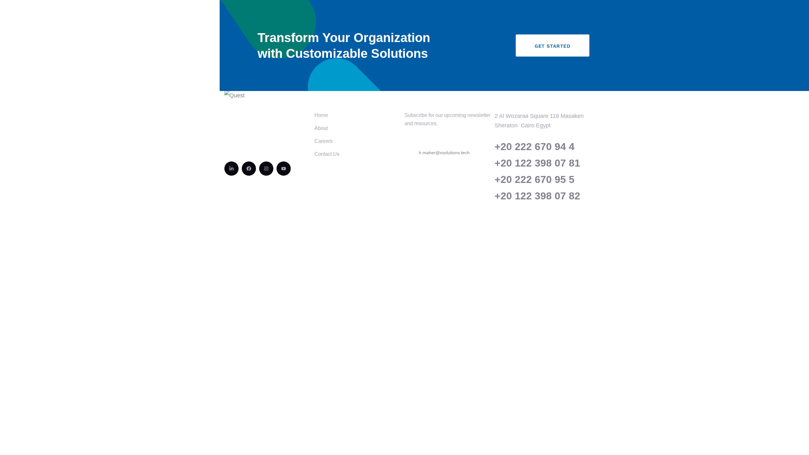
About (321, 128)
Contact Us (326, 154)
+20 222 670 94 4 (535, 146)
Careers (323, 141)
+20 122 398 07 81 (537, 163)
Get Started (552, 46)
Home (321, 115)
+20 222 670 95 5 (535, 179)
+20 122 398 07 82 (537, 196)
